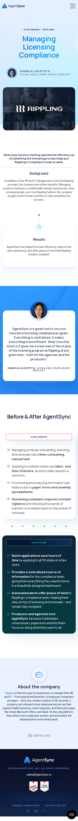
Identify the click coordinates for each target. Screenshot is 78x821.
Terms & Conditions (26, 805)
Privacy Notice (55, 805)
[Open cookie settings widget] (71, 814)
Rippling (9, 693)
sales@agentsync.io (39, 774)
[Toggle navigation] (73, 6)
